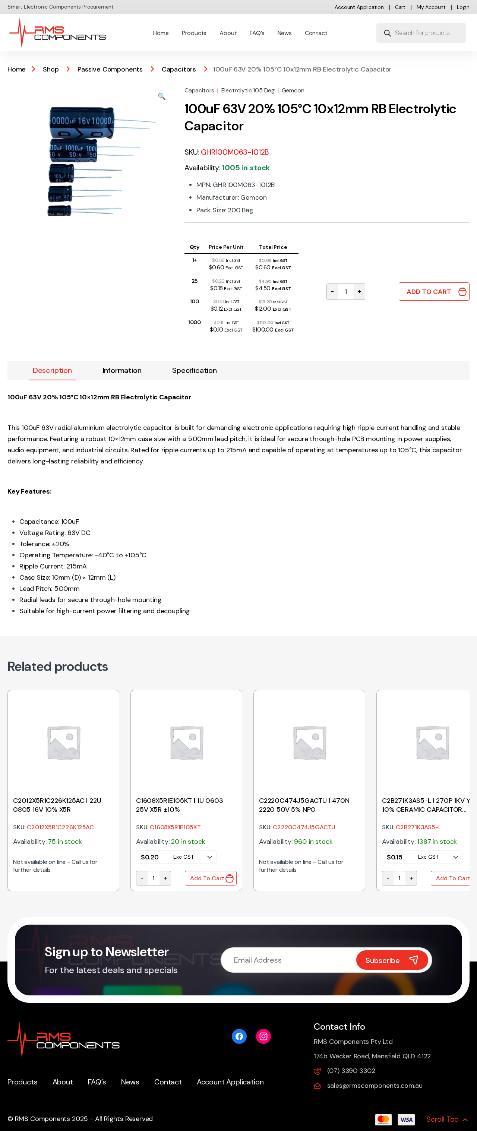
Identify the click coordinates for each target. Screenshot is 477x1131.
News (285, 33)
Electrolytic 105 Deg (248, 90)
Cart (400, 7)
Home (160, 33)
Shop (51, 69)
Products (194, 33)
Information (122, 370)
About (228, 33)
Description (52, 370)
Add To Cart (429, 291)
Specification (194, 370)
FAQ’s (257, 33)
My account (431, 7)
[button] (162, 96)
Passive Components (110, 69)
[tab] (52, 370)
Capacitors (179, 69)
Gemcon (293, 90)
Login (463, 7)
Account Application (359, 7)
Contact (316, 33)
